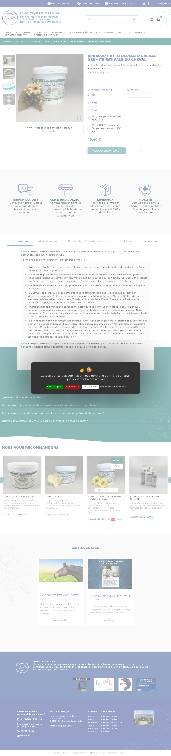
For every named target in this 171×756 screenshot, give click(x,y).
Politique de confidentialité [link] (113, 386)
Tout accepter (54, 386)
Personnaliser (90, 386)
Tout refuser (72, 386)
